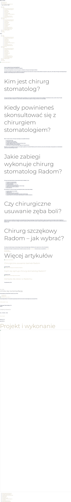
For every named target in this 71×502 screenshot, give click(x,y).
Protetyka (6, 15)
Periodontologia (7, 13)
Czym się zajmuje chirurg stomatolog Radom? (25, 271)
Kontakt (3, 31)
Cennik (3, 18)
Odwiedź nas (4, 302)
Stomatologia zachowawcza (9, 8)
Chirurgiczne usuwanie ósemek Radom (22, 263)
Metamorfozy (4, 17)
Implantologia (6, 11)
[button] (35, 33)
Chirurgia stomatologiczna (8, 9)
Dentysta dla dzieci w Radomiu (18, 279)
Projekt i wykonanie (27, 326)
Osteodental (32, 248)
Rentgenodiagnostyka (8, 29)
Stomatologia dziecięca (8, 27)
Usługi (3, 7)
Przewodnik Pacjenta (5, 58)
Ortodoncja (6, 12)
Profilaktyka (6, 25)
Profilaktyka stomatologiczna (9, 14)
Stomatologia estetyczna (8, 16)
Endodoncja (6, 10)
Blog (3, 30)
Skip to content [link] (2, 0)
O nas (3, 6)
